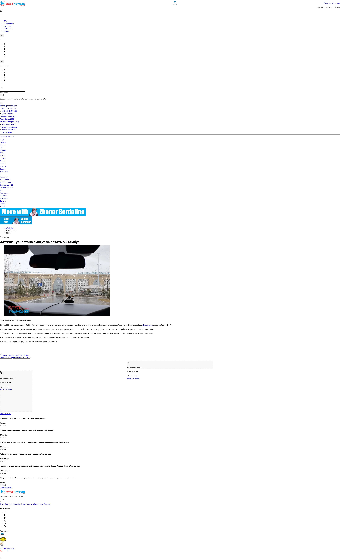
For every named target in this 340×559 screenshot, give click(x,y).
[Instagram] (4, 57)
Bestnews (3, 195)
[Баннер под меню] (43, 215)
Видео (2, 155)
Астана (2, 163)
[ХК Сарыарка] (3, 541)
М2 (1, 190)
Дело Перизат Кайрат (8, 106)
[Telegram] (4, 49)
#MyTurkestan (5, 182)
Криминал (4, 171)
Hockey (2, 158)
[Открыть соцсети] (2, 35)
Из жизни (4, 177)
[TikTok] (4, 44)
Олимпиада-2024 (8, 124)
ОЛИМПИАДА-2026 (9, 111)
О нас (2, 504)
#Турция (14, 355)
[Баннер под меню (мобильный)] (16, 224)
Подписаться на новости (15, 358)
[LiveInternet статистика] (4, 555)
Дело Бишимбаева (9, 127)
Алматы (3, 166)
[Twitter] (4, 52)
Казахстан (4, 198)
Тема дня (3, 161)
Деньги (3, 201)
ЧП (1, 147)
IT (0, 174)
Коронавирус (5, 179)
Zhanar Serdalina (19, 504)
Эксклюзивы (7, 132)
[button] (2, 15)
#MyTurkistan (9, 228)
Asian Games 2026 (9, 108)
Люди (2, 139)
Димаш (3, 142)
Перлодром (4, 193)
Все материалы (6, 488)
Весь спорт (8, 28)
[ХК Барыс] (2, 536)
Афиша (3, 150)
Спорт (2, 204)
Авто (2, 153)
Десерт (2, 169)
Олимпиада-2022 (6, 185)
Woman (3, 206)
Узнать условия (133, 378)
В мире (3, 145)
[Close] (1, 103)
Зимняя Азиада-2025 (8, 116)
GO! (2, 95)
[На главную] (1, 11)
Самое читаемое (8, 130)
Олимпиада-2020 (6, 188)
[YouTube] (4, 54)
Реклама (47, 504)
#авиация (7, 355)
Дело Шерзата (7, 114)
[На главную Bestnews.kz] (12, 494)
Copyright (8, 504)
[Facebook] (4, 46)
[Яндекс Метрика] (7, 548)
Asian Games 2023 (7, 119)
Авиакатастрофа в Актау (9, 122)
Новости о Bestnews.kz (34, 504)
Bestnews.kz (148, 325)
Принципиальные (7, 137)
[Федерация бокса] (2, 546)
